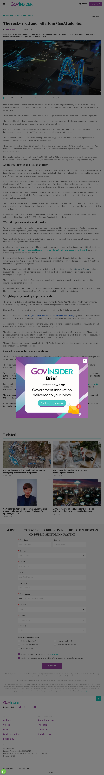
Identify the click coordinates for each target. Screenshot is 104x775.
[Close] (85, 361)
